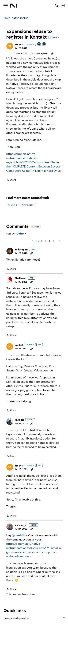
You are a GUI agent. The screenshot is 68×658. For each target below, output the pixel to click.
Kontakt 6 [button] (12, 204)
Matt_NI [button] (19, 419)
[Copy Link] (52, 53)
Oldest (21, 233)
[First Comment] (44, 44)
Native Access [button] (29, 204)
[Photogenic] (39, 44)
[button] (9, 46)
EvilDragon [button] (21, 249)
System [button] (44, 53)
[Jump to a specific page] (59, 241)
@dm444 (18, 535)
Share (11, 180)
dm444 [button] (19, 44)
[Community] (13, 5)
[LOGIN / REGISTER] (63, 5)
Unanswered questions (34, 618)
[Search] (57, 5)
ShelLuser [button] (21, 278)
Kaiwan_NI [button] (21, 525)
